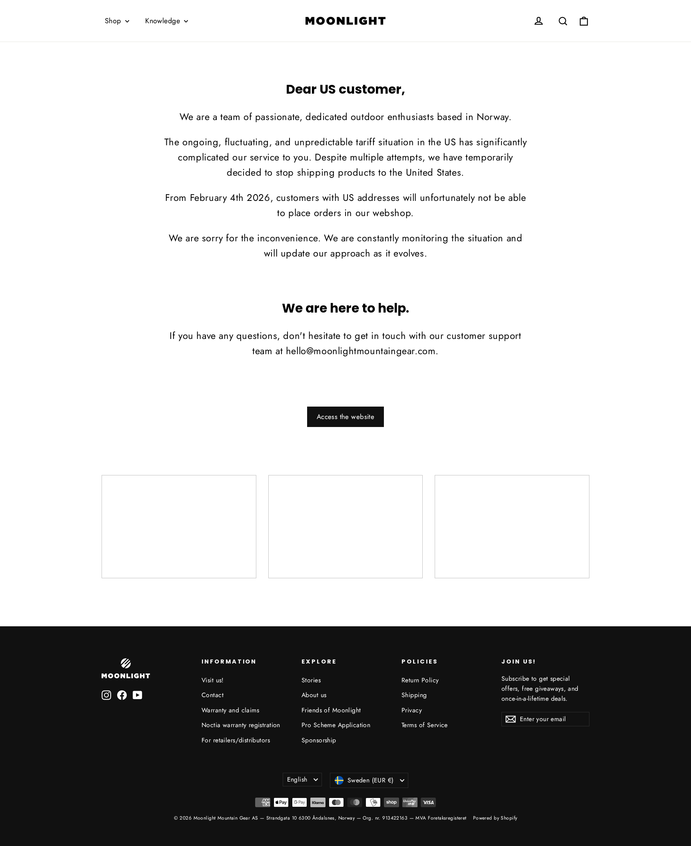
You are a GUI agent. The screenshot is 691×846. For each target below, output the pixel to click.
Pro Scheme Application (336, 725)
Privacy (411, 710)
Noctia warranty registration (241, 725)
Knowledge (163, 21)
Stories (311, 680)
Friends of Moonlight (331, 710)
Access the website (346, 416)
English (297, 779)
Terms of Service (424, 725)
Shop (114, 21)
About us (314, 695)
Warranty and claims (230, 710)
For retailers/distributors (236, 740)
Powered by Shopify (495, 818)
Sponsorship (319, 740)
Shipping (414, 695)
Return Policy (420, 680)
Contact (213, 695)
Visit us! (213, 680)
